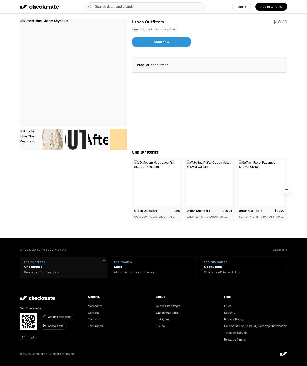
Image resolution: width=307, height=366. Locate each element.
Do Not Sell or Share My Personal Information (255, 326)
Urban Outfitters (146, 210)
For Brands (95, 326)
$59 (177, 210)
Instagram (163, 319)
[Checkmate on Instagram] (23, 337)
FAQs (227, 306)
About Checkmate (168, 306)
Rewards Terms (234, 339)
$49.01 (227, 210)
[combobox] (145, 6)
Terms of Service (235, 332)
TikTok (160, 326)
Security (229, 312)
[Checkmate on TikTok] (33, 337)
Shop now (161, 42)
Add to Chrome (271, 6)
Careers (93, 312)
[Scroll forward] (286, 189)
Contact (93, 319)
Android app (56, 326)
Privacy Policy (234, 319)
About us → (280, 250)
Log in (241, 6)
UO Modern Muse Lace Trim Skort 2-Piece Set (153, 217)
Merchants (95, 306)
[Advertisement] (209, 112)
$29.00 (280, 210)
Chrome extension (59, 316)
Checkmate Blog (167, 312)
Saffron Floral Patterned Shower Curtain (261, 217)
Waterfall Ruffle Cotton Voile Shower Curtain (206, 217)
